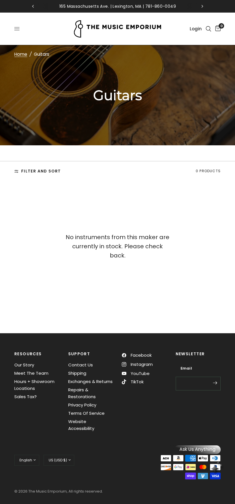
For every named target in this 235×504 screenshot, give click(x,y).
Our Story (24, 365)
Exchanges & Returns (90, 381)
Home (20, 54)
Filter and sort (41, 171)
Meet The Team (31, 373)
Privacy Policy (82, 405)
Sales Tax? (25, 397)
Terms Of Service (86, 413)
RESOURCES (28, 354)
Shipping (77, 373)
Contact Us (80, 365)
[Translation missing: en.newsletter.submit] (215, 383)
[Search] (208, 29)
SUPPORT (79, 354)
